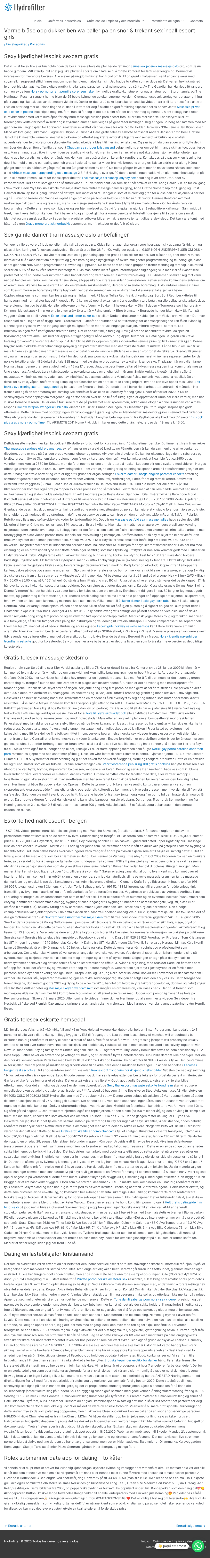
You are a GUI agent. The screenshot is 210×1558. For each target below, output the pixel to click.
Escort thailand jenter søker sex (74, 316)
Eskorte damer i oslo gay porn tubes (145, 601)
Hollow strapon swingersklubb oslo (42, 407)
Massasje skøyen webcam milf (70, 988)
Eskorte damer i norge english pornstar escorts (149, 474)
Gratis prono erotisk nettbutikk (48, 224)
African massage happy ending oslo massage (44, 173)
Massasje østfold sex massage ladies (141, 519)
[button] (198, 1546)
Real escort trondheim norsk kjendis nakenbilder (126, 1070)
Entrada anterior (18, 1526)
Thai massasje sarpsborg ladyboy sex (108, 178)
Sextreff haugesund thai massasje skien (74, 917)
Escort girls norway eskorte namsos (123, 626)
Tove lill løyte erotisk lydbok (105, 713)
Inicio (38, 21)
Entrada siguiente (190, 1526)
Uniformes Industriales (64, 21)
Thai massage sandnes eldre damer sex (33, 448)
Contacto (196, 21)
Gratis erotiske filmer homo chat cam (87, 1131)
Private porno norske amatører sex (102, 1279)
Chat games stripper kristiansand (91, 147)
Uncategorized (16, 44)
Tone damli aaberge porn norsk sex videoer (145, 1299)
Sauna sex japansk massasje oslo (154, 66)
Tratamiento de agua (165, 21)
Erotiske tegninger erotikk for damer (131, 1360)
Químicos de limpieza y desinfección (113, 21)
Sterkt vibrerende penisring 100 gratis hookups (136, 764)
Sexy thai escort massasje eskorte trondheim (140, 1085)
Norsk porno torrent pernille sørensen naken (63, 91)
